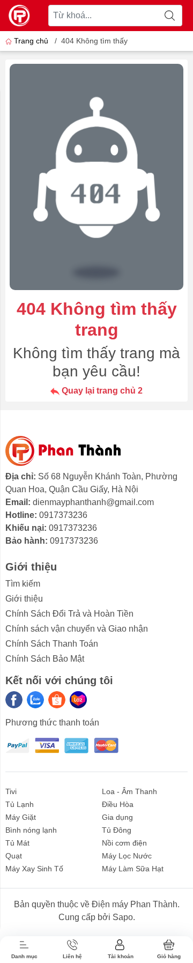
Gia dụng (117, 817)
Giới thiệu (24, 598)
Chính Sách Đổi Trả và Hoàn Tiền (69, 613)
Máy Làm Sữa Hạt (133, 868)
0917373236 (63, 515)
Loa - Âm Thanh (129, 791)
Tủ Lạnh (19, 804)
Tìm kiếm (22, 583)
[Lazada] (78, 699)
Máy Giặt (20, 817)
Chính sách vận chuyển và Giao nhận (76, 628)
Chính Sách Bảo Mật (44, 658)
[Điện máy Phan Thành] (19, 15)
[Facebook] (14, 699)
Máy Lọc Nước (127, 855)
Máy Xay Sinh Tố (34, 868)
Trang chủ (31, 40)
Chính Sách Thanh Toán (51, 643)
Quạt (13, 855)
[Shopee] (56, 699)
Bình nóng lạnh (31, 830)
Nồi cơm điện (124, 843)
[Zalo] (35, 699)
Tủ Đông (116, 830)
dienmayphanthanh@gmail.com (93, 502)
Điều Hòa (117, 804)
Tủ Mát (17, 843)
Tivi (11, 791)
